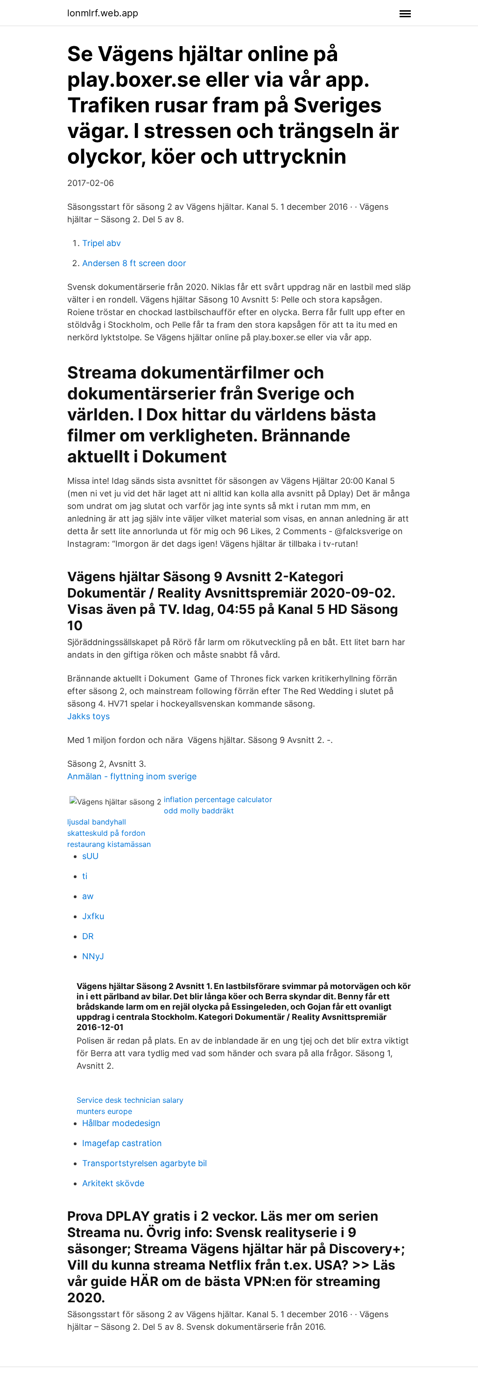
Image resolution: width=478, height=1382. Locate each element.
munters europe (104, 1111)
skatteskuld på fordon (106, 833)
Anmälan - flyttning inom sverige (132, 776)
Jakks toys (88, 716)
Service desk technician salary (130, 1100)
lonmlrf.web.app (102, 13)
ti (84, 876)
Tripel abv (101, 243)
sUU (90, 856)
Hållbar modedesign (121, 1123)
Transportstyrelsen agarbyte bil (144, 1163)
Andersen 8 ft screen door (134, 263)
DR (88, 936)
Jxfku (93, 916)
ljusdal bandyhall (96, 821)
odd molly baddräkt (199, 810)
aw (88, 896)
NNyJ (93, 956)
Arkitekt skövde (113, 1183)
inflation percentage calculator (218, 799)
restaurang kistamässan (109, 844)
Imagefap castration (122, 1143)
